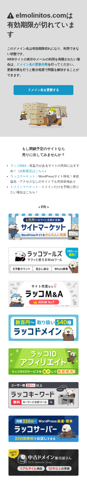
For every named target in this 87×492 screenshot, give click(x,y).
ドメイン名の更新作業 (32, 64)
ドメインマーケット (24, 187)
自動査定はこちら (32, 171)
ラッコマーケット (22, 176)
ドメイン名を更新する (43, 90)
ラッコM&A (18, 165)
